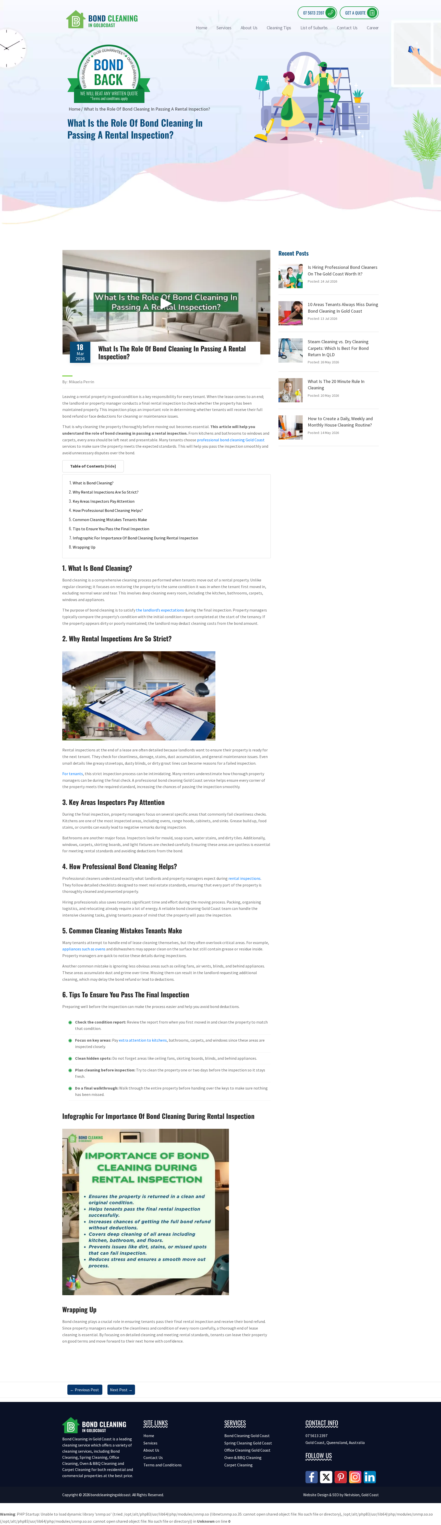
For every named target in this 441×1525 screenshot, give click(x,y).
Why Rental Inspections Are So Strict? (106, 492)
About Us (249, 28)
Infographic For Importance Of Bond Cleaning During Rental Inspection (135, 537)
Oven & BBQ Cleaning (243, 1457)
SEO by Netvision (346, 1494)
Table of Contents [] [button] (93, 466)
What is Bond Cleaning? (93, 482)
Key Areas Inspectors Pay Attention (103, 501)
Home (201, 28)
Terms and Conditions (162, 1464)
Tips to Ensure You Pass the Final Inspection (111, 528)
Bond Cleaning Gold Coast (247, 1435)
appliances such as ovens (83, 948)
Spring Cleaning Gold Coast (248, 1443)
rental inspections (244, 878)
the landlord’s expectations (160, 610)
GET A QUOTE (355, 13)
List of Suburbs (314, 28)
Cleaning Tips (279, 28)
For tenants (72, 773)
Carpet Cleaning (238, 1464)
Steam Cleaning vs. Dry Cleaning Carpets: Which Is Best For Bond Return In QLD (338, 348)
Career (373, 28)
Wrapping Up (84, 547)
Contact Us (347, 28)
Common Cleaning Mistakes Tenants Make (110, 519)
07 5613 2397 (313, 13)
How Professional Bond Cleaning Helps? (108, 510)
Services (223, 28)
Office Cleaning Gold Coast (247, 1450)
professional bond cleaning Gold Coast (231, 439)
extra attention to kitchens (143, 1040)
